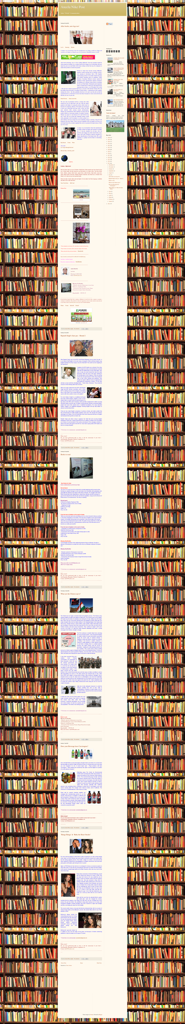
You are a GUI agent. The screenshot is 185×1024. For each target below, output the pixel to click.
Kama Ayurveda (72, 98)
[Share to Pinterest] (87, 329)
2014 (109, 161)
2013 (109, 163)
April (110, 195)
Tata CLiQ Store (64, 183)
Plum (73, 142)
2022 (109, 145)
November (111, 167)
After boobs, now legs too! (70, 26)
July (110, 174)
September (111, 170)
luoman (91, 1014)
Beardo (77, 305)
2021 (109, 147)
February (111, 199)
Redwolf (72, 305)
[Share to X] (85, 329)
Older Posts (99, 963)
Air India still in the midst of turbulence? (118, 58)
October (111, 169)
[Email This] (82, 329)
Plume (62, 305)
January (110, 201)
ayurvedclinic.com (84, 322)
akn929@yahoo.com (69, 949)
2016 (109, 157)
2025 (109, 139)
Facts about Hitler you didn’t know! (117, 90)
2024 (109, 141)
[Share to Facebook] (86, 329)
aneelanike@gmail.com (81, 938)
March (110, 197)
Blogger (100, 1014)
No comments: (77, 328)
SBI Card (72, 183)
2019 (109, 151)
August (110, 173)
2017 (109, 155)
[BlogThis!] (83, 329)
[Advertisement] (78, 18)
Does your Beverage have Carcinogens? (74, 746)
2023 (109, 143)
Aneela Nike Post (73, 6)
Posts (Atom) (69, 965)
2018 (109, 153)
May (110, 193)
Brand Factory (64, 98)
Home (81, 963)
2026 (109, 137)
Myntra (72, 47)
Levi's (62, 47)
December (111, 165)
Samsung (67, 47)
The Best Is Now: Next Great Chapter (118, 80)
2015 (109, 159)
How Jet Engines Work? (118, 99)
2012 (109, 203)
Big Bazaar (63, 142)
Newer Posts (63, 963)
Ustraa (68, 142)
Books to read (65, 454)
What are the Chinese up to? (71, 594)
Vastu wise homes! (110, 113)
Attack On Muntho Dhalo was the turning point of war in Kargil (118, 69)
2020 (109, 149)
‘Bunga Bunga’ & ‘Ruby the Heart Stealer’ (76, 834)
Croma (66, 305)
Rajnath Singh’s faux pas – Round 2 (73, 335)
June (110, 191)
